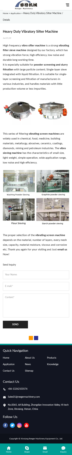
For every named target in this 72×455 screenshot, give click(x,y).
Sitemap (29, 371)
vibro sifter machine (33, 45)
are (46, 133)
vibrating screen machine (50, 235)
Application (9, 364)
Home (6, 358)
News (28, 364)
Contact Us (8, 371)
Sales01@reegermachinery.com (24, 397)
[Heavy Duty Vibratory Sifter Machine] (36, 124)
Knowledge (52, 364)
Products (51, 358)
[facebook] (5, 425)
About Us (30, 358)
